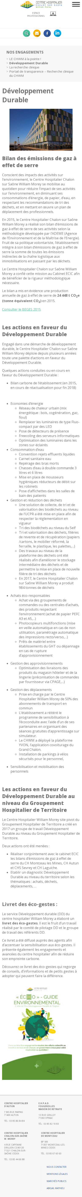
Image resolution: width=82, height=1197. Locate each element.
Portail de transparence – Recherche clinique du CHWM (41, 73)
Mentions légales (57, 1174)
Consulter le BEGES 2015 (21, 309)
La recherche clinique (24, 67)
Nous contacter (56, 1166)
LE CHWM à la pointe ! (25, 59)
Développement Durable (28, 63)
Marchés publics (56, 1181)
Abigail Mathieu (56, 1188)
